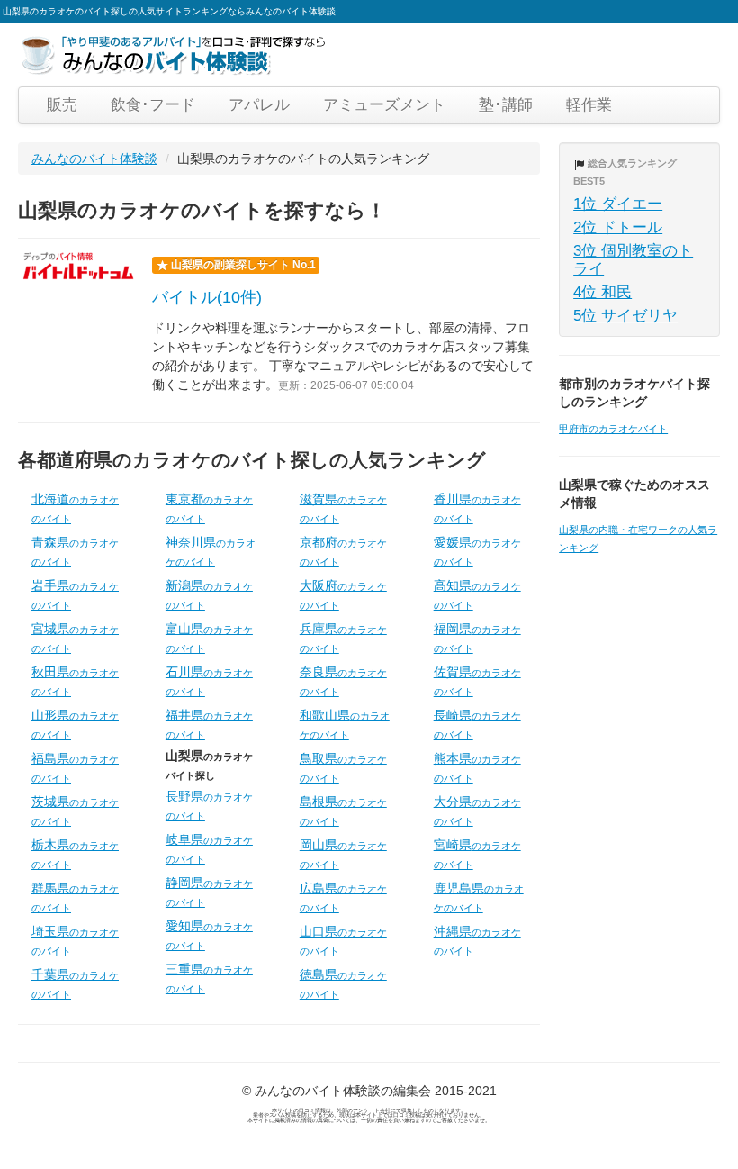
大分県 (477, 810)
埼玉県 (75, 940)
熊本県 (477, 767)
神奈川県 (211, 551)
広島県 (343, 897)
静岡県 (209, 891)
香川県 (477, 508)
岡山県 (343, 854)
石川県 (209, 681)
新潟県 (209, 594)
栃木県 (75, 854)
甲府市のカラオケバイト (613, 428)
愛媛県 (477, 551)
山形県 (75, 724)
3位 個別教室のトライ (633, 259)
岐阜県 (209, 848)
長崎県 (477, 724)
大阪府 (343, 594)
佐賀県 (477, 681)
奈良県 (343, 681)
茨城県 (75, 810)
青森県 (75, 551)
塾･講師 (506, 104)
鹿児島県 (479, 897)
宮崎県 (477, 854)
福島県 (75, 767)
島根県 (343, 810)
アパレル (259, 104)
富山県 (209, 637)
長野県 (209, 805)
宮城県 (75, 637)
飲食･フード (153, 104)
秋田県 (75, 681)
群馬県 (75, 897)
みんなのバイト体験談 (95, 158)
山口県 (343, 940)
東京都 (209, 508)
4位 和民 (602, 292)
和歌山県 (345, 724)
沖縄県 (477, 940)
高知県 (477, 594)
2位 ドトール (617, 227)
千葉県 (75, 983)
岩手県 (75, 594)
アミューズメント (384, 104)
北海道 (75, 508)
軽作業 (589, 104)
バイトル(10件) (209, 297)
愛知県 (209, 935)
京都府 (343, 551)
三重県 (209, 978)
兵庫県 (343, 637)
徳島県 (343, 983)
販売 (62, 104)
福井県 (209, 724)
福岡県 (477, 637)
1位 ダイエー (617, 204)
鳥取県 (343, 767)
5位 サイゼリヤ (625, 315)
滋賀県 (343, 508)
